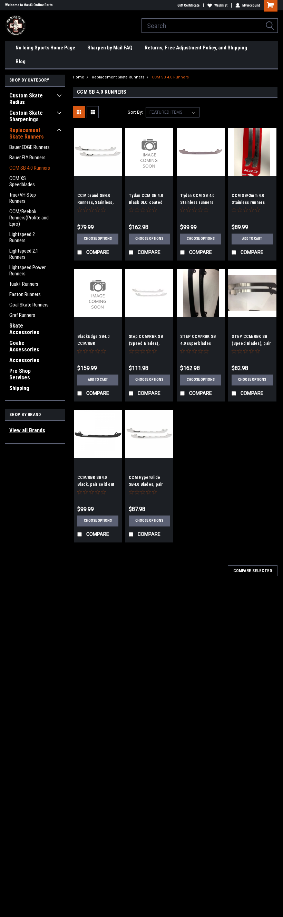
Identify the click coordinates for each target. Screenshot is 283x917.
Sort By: (135, 112)
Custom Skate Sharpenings (26, 116)
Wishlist (220, 5)
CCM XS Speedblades (22, 181)
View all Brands (27, 430)
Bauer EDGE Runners (29, 147)
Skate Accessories (24, 328)
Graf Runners (22, 315)
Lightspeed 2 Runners (22, 237)
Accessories (24, 360)
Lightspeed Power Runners (27, 270)
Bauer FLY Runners (27, 157)
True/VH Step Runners (22, 198)
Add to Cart (252, 238)
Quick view (97, 170)
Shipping (19, 388)
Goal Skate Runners (29, 305)
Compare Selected (252, 570)
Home (78, 77)
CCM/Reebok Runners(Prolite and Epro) (29, 217)
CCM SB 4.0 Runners (29, 168)
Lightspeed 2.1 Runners (23, 254)
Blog (21, 61)
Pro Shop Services (20, 374)
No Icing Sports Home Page (45, 48)
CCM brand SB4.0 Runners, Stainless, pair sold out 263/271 (97, 202)
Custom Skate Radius (26, 98)
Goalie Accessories (24, 346)
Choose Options (98, 238)
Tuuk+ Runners (23, 284)
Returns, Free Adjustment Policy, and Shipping (196, 48)
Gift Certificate (188, 5)
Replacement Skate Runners (26, 133)
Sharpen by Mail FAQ (110, 48)
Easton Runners (25, 294)
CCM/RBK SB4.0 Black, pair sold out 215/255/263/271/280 (96, 484)
